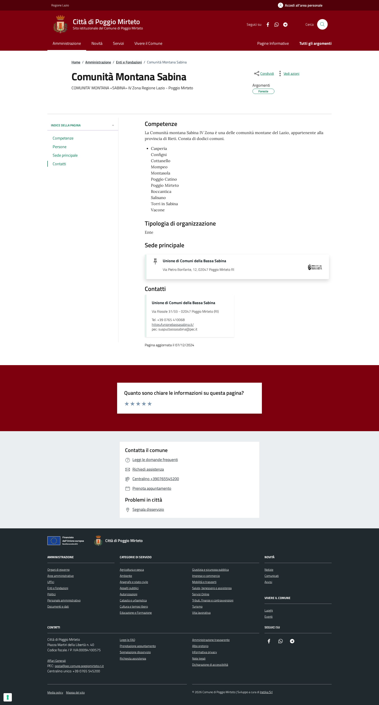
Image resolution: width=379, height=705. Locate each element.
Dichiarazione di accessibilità (210, 664)
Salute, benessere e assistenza (212, 588)
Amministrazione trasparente (211, 639)
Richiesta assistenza (133, 658)
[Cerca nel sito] (322, 24)
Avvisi (268, 581)
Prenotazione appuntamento (138, 646)
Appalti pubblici (129, 588)
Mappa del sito (75, 692)
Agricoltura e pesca (132, 569)
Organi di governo (58, 569)
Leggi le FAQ (127, 639)
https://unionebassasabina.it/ (173, 324)
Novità (96, 43)
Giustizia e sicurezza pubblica (210, 569)
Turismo (197, 606)
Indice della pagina (65, 125)
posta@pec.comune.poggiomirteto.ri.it (79, 666)
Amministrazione (67, 43)
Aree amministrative (60, 575)
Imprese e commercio (206, 575)
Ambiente (126, 575)
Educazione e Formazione (136, 612)
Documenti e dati (58, 606)
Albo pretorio (200, 646)
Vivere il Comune (148, 43)
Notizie (269, 569)
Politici (51, 594)
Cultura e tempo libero (134, 606)
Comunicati (272, 575)
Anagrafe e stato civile (134, 581)
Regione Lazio (60, 5)
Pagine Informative (273, 43)
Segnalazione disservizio (135, 652)
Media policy (55, 692)
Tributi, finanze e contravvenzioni (212, 600)
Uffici (50, 581)
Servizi (118, 43)
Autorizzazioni (128, 594)
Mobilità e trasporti (204, 581)
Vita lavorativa (201, 612)
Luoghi (269, 610)
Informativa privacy (204, 652)
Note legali (199, 658)
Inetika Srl (266, 692)
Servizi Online (200, 594)
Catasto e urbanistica (133, 600)
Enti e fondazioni (57, 588)
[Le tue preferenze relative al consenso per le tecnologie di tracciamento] (8, 697)
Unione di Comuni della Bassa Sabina (194, 261)
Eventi (269, 616)
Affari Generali (56, 660)
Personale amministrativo (63, 600)
